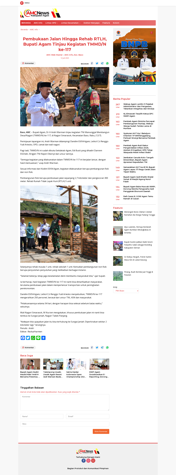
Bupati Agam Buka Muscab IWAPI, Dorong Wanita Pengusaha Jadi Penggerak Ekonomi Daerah (139, 189)
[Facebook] (84, 461)
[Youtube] (93, 461)
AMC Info (38, 23)
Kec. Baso (78, 55)
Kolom (116, 23)
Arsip (115, 287)
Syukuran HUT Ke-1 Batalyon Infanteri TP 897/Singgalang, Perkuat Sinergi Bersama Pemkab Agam (139, 137)
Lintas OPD (50, 23)
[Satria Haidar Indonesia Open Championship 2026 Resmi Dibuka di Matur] (76, 364)
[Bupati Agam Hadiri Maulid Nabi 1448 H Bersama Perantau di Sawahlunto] (30, 364)
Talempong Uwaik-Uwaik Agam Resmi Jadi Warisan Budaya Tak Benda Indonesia (53, 374)
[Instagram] (88, 461)
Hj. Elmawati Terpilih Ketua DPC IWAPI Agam (138, 115)
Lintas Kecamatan (70, 23)
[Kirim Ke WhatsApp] (107, 63)
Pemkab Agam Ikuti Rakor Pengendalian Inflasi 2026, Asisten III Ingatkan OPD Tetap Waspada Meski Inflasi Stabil (138, 149)
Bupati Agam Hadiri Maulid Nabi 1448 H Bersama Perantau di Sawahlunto (30, 374)
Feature (106, 23)
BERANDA (26, 23)
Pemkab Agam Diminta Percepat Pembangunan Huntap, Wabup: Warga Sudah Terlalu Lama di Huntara (139, 125)
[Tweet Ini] (97, 63)
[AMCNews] (40, 13)
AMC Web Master (54, 55)
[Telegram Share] (102, 63)
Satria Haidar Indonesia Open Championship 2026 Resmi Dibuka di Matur (76, 374)
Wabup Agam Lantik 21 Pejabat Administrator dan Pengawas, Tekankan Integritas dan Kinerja (138, 106)
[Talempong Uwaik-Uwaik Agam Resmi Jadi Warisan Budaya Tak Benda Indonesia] (53, 364)
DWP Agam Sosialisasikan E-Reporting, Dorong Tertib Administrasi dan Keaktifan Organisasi (98, 374)
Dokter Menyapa (91, 23)
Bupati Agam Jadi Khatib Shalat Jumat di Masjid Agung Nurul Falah (138, 179)
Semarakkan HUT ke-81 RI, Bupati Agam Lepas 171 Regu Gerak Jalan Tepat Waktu (139, 169)
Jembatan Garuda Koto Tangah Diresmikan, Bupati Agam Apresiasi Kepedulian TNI (138, 159)
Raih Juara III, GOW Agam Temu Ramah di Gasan (138, 197)
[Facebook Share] (92, 63)
